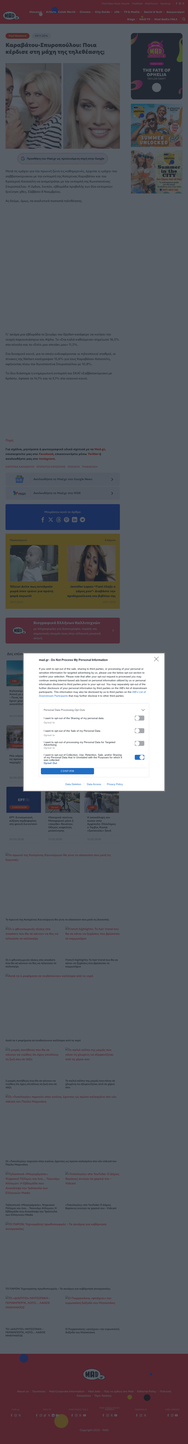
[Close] (157, 660)
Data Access (94, 784)
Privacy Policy (115, 784)
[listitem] (94, 710)
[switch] (139, 718)
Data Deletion (73, 784)
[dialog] (94, 722)
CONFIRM (67, 771)
